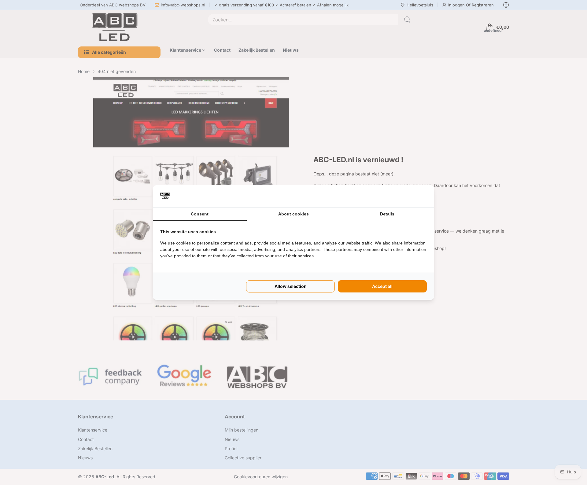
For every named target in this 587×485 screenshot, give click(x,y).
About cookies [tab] (293, 213)
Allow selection (291, 286)
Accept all (382, 286)
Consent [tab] (200, 213)
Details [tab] (387, 213)
